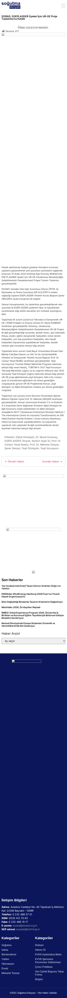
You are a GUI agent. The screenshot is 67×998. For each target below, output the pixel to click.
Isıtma (5, 950)
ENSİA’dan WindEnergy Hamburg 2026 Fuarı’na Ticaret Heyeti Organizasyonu (31, 595)
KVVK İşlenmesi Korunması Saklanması (48, 961)
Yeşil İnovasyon (49, 448)
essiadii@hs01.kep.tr (28, 929)
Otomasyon (8, 963)
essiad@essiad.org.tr (25, 925)
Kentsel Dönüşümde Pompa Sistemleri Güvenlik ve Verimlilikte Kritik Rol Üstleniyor (28, 624)
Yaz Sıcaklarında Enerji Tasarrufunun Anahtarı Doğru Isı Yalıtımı (31, 587)
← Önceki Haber (14, 461)
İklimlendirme (9, 954)
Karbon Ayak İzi (41, 440)
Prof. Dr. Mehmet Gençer (44, 444)
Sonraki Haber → (52, 461)
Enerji (5, 968)
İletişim (39, 979)
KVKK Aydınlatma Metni (48, 954)
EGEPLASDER (13, 440)
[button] (63, 5)
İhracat (26, 440)
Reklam (39, 945)
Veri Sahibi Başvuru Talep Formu (49, 973)
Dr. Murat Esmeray (46, 437)
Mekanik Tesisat (10, 973)
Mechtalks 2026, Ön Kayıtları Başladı (21, 607)
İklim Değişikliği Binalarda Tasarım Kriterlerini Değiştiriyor (32, 601)
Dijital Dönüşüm (25, 437)
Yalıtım (5, 959)
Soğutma (7, 945)
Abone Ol (40, 950)
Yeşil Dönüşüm (30, 448)
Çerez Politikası (44, 967)
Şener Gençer (12, 448)
